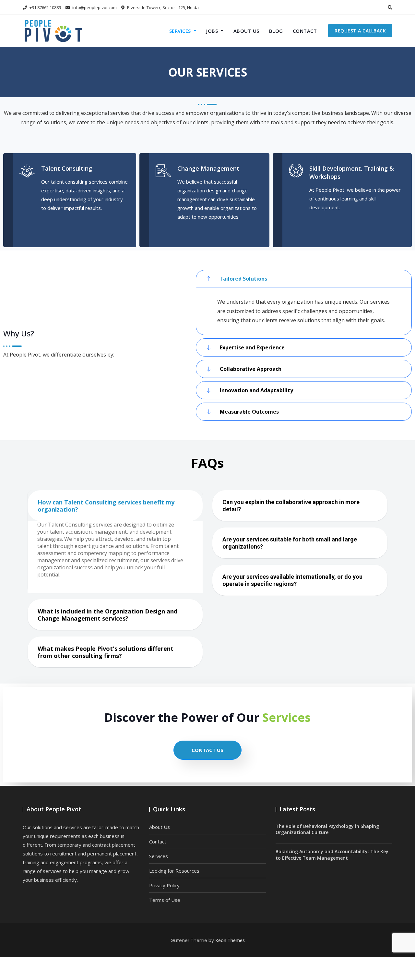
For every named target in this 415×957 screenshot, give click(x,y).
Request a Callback (360, 31)
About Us (246, 31)
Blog (276, 31)
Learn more (64, 219)
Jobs (212, 31)
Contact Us (207, 750)
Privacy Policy (164, 885)
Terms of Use (164, 900)
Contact (305, 31)
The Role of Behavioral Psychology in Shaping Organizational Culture (327, 829)
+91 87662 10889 (45, 7)
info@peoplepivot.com (94, 7)
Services (180, 31)
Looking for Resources (174, 870)
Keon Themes (230, 940)
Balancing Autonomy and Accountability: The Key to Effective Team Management (332, 854)
